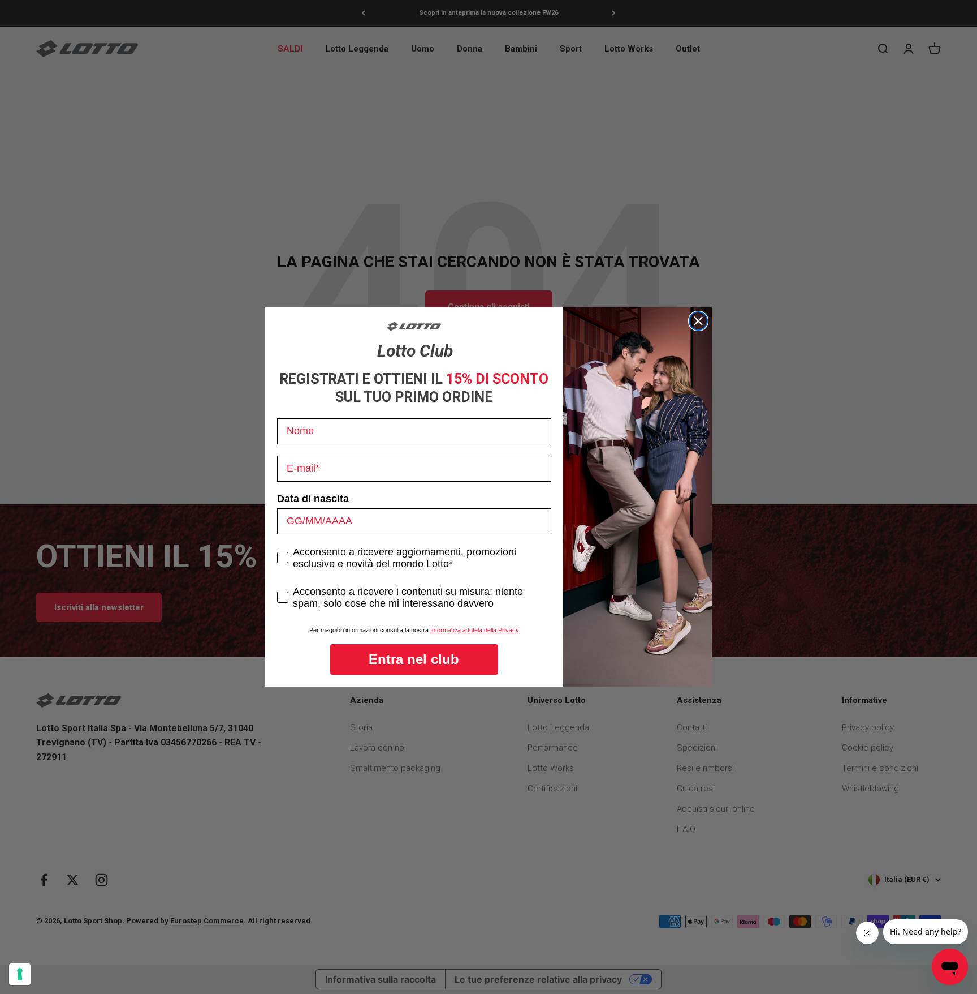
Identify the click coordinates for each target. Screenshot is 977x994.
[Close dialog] (698, 321)
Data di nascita (313, 498)
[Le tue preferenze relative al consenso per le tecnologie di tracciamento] (20, 974)
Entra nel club (414, 659)
